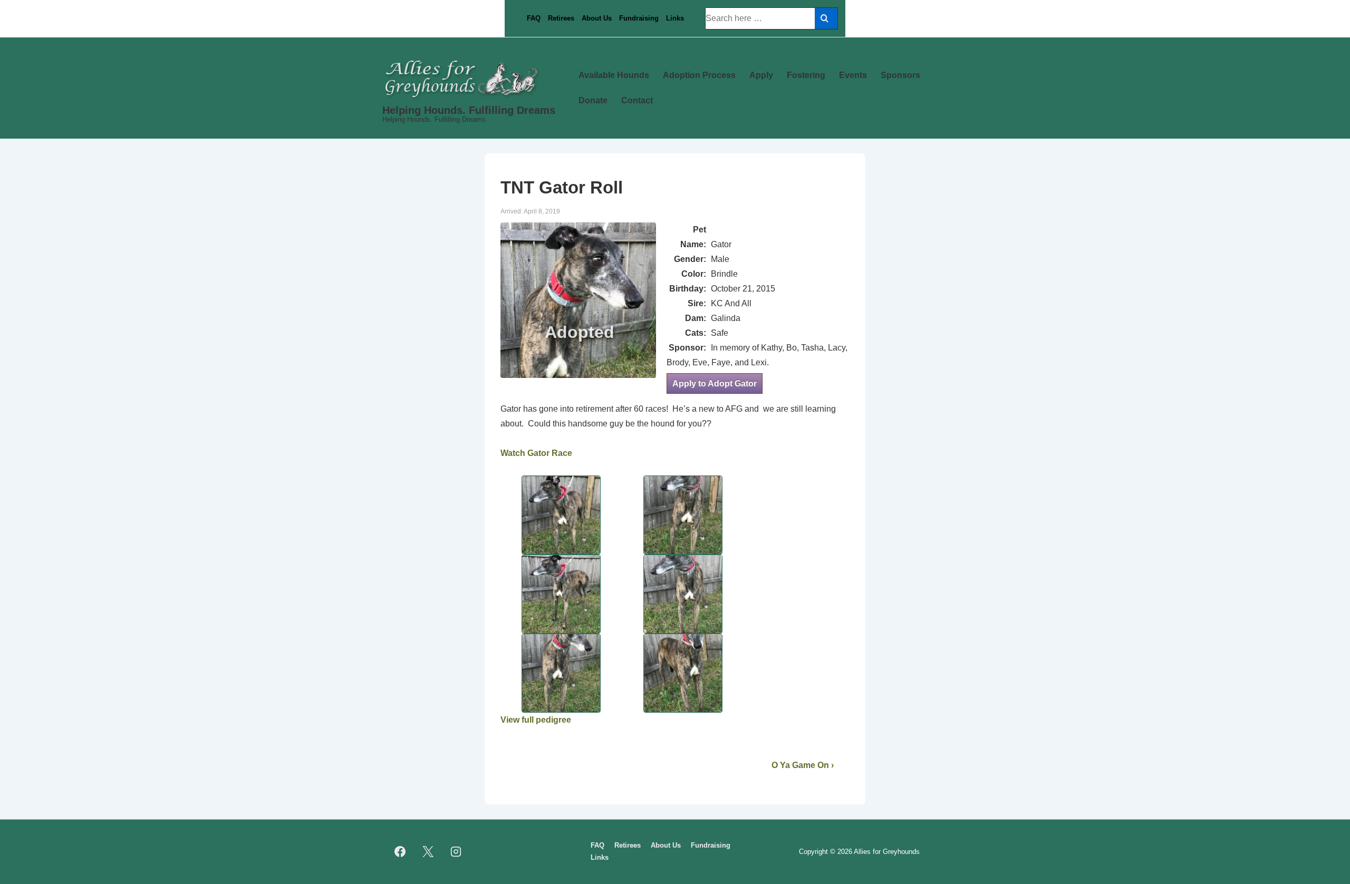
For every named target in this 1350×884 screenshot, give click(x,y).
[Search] (826, 18)
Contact (637, 100)
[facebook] (400, 852)
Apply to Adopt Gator (714, 383)
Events (853, 75)
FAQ (534, 18)
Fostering (806, 75)
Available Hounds (613, 75)
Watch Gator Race (536, 453)
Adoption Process (699, 75)
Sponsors (900, 75)
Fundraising (639, 18)
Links (675, 18)
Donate (593, 100)
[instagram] (456, 852)
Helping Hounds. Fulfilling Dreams (468, 110)
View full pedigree (535, 719)
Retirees (561, 18)
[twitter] (428, 852)
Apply (761, 75)
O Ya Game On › (803, 765)
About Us (597, 18)
